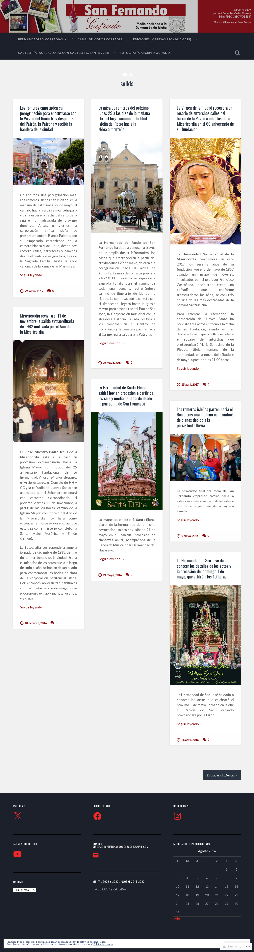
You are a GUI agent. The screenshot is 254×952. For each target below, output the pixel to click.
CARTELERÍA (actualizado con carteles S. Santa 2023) (63, 52)
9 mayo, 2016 (189, 536)
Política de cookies (103, 944)
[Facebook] (97, 816)
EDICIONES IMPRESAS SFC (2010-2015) (162, 39)
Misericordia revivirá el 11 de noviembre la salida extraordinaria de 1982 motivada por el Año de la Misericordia (47, 323)
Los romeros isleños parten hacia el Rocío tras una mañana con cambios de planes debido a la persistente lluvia (205, 417)
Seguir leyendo (33, 275)
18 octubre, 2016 (36, 623)
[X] (17, 816)
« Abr (176, 919)
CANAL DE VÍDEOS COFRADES (100, 39)
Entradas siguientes (221, 775)
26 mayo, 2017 (112, 362)
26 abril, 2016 (190, 740)
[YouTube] (17, 854)
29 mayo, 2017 (34, 291)
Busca (237, 53)
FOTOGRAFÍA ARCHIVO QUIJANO (145, 52)
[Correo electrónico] (96, 855)
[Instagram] (177, 816)
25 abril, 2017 (190, 384)
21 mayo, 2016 (112, 575)
